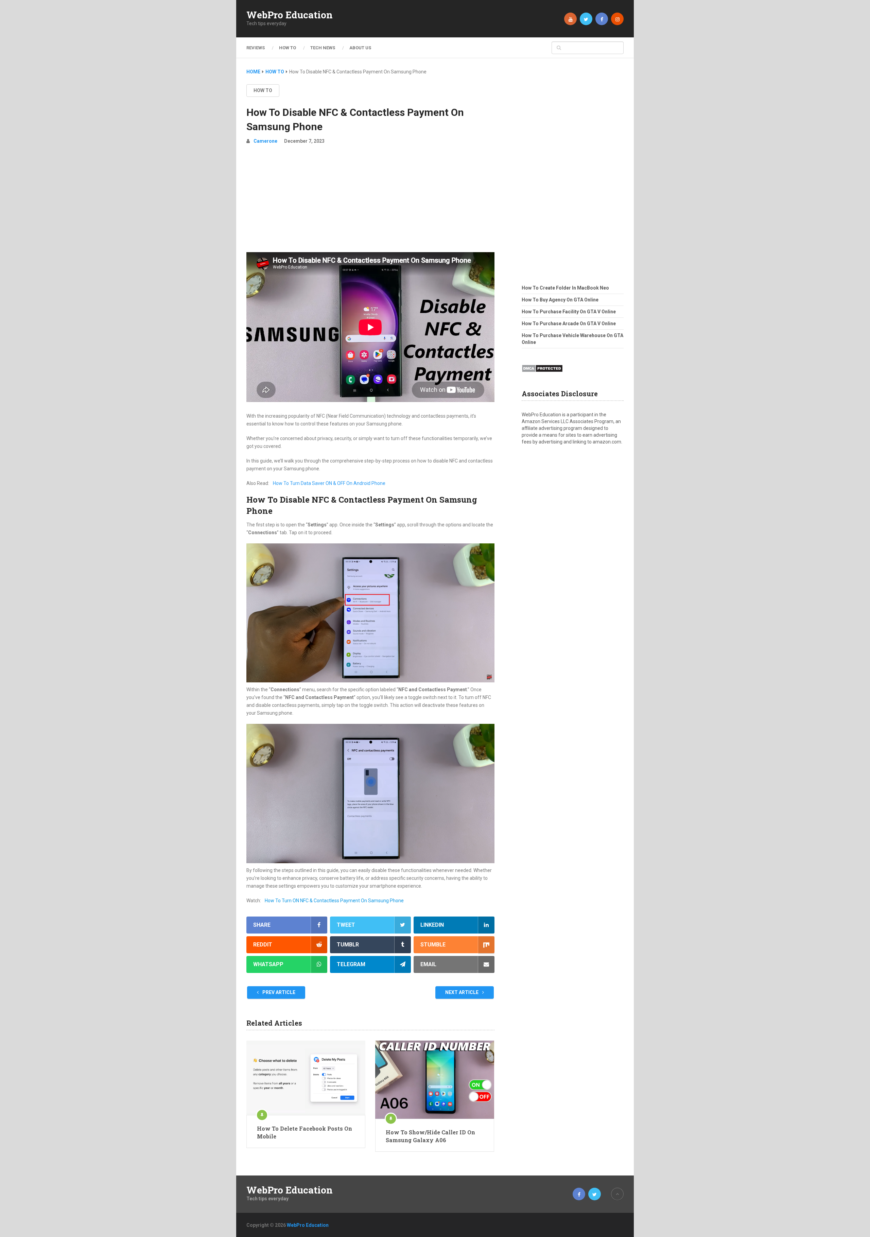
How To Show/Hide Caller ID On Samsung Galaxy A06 (430, 1136)
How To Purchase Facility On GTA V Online (569, 311)
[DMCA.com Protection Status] (542, 374)
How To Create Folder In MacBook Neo (565, 288)
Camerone (265, 141)
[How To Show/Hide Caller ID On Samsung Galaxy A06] (434, 1080)
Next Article (462, 992)
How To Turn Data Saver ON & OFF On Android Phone (329, 483)
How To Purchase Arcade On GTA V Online (569, 323)
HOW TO (287, 47)
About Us (360, 47)
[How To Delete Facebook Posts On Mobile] (305, 1078)
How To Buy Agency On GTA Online (560, 299)
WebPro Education (289, 15)
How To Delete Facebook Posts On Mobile (304, 1132)
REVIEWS (255, 47)
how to (263, 90)
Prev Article (278, 992)
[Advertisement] (370, 201)
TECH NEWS (322, 47)
